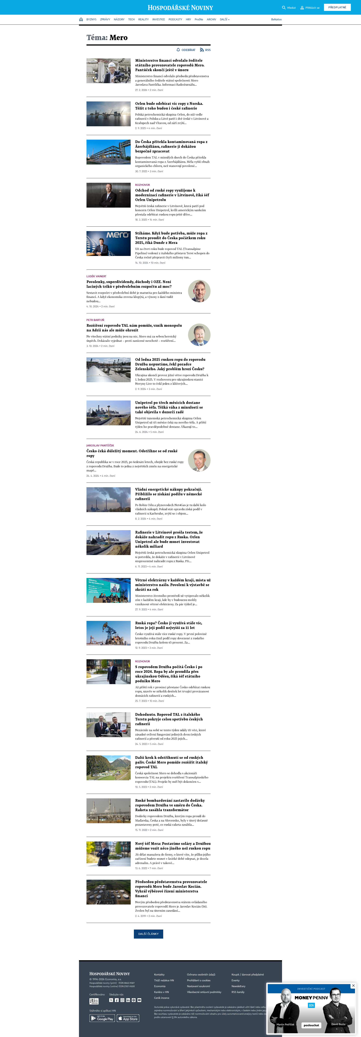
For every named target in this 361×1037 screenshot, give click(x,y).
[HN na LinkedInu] (128, 1000)
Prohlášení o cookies (198, 980)
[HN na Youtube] (139, 1000)
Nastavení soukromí (198, 986)
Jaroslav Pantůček (100, 445)
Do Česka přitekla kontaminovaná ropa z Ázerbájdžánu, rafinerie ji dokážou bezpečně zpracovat (171, 146)
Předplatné (337, 7)
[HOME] (81, 19)
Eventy (236, 980)
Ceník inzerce (161, 998)
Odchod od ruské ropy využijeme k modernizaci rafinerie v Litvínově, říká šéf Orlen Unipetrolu (172, 195)
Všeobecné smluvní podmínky (204, 992)
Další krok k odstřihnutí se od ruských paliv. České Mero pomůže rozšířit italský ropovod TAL (171, 762)
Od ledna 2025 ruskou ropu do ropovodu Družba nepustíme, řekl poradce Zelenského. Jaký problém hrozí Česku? (170, 364)
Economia (159, 986)
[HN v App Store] (128, 1018)
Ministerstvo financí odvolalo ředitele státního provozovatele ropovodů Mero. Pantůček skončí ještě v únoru (169, 65)
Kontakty (159, 974)
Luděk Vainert (96, 276)
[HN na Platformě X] (111, 1000)
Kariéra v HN (161, 992)
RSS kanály (238, 992)
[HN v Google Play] (102, 1018)
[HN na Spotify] (134, 1000)
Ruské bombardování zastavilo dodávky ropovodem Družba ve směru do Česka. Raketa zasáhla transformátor (170, 805)
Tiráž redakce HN (164, 980)
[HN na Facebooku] (117, 1000)
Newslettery (238, 986)
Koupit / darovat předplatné (248, 974)
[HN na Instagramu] (122, 1000)
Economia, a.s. (113, 979)
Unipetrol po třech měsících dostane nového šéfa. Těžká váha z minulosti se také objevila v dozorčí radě (169, 407)
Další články (148, 933)
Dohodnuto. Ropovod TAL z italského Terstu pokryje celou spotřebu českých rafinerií (169, 719)
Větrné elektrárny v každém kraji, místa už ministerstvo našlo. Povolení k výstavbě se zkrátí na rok (173, 585)
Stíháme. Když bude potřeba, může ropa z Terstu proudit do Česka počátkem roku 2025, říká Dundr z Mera (171, 238)
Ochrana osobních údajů (201, 974)
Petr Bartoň (95, 319)
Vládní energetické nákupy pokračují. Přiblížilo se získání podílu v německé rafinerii (168, 494)
